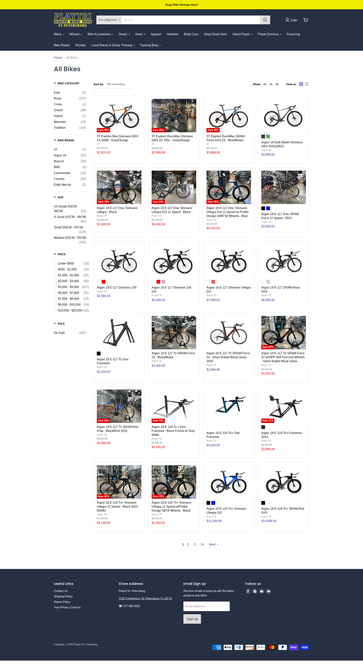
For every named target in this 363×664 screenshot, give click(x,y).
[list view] (306, 84)
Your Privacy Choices (67, 607)
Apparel (156, 34)
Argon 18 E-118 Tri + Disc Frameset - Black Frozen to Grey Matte (173, 430)
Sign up (192, 619)
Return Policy (62, 601)
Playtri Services (268, 34)
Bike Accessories (99, 34)
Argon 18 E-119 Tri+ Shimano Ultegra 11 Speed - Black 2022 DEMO (117, 506)
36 (270, 84)
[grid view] (301, 84)
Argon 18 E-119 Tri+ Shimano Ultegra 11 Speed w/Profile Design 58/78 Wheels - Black (171, 506)
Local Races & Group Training (112, 45)
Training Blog (149, 45)
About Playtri (242, 34)
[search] (191, 20)
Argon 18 (266, 150)
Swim (139, 34)
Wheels (74, 34)
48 (276, 84)
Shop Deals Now (215, 34)
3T (98, 144)
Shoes (123, 34)
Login (294, 20)
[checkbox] (70, 92)
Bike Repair (62, 45)
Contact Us (61, 590)
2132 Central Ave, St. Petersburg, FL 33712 (145, 598)
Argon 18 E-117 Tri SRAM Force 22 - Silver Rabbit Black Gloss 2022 (228, 357)
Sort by (98, 84)
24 (264, 84)
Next (212, 544)
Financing (293, 34)
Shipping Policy (63, 596)
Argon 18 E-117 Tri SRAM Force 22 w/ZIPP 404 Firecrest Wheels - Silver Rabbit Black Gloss (283, 357)
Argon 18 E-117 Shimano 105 (117, 287)
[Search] (265, 20)
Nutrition (172, 34)
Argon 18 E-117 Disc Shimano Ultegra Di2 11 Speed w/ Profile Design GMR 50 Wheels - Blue (227, 212)
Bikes (58, 34)
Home (58, 57)
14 (202, 544)
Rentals (80, 45)
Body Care (191, 34)
